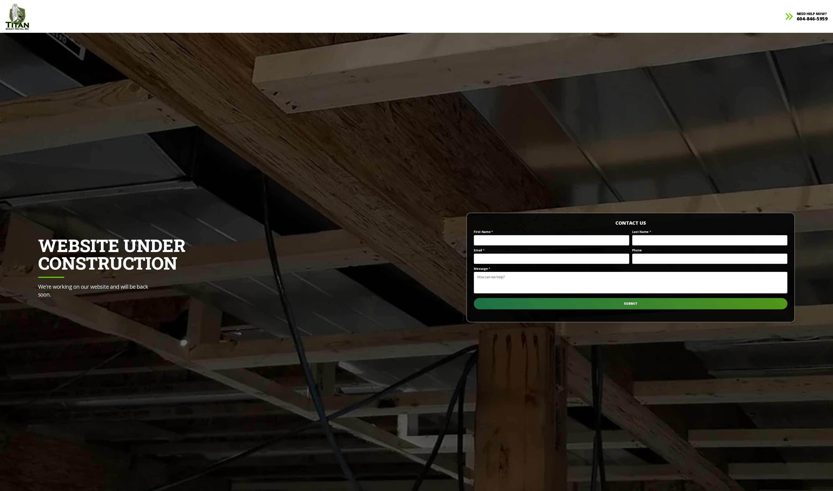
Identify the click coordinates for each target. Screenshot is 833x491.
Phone (637, 250)
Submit (631, 303)
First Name (483, 232)
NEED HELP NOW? (812, 16)
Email (479, 250)
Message (482, 269)
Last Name (641, 232)
